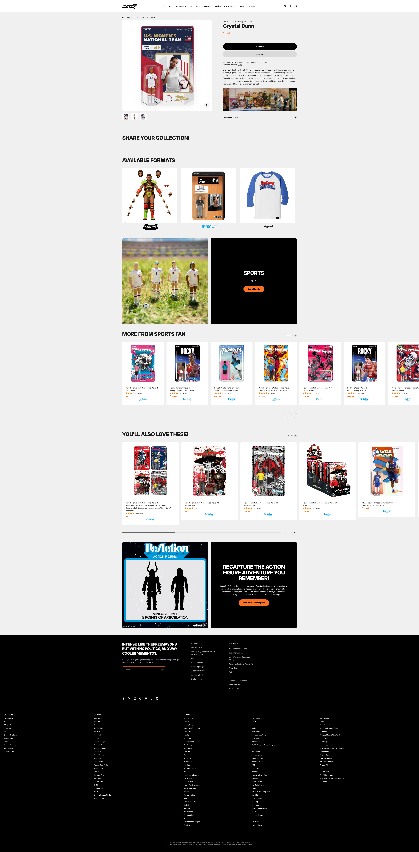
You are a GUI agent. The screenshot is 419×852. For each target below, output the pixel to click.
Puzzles (96, 792)
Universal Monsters (327, 761)
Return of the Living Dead (261, 792)
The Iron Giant (189, 815)
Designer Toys (99, 775)
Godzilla (186, 805)
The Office (255, 768)
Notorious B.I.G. (257, 761)
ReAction (97, 721)
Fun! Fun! (97, 735)
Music (198, 6)
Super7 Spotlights (198, 667)
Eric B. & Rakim (189, 778)
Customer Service (236, 653)
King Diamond (189, 825)
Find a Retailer (197, 647)
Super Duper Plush (100, 748)
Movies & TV (220, 6)
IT (184, 818)
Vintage (96, 738)
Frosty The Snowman (192, 785)
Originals (231, 6)
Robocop (255, 802)
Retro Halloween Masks (102, 795)
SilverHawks (324, 718)
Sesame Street (257, 825)
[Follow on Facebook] (123, 698)
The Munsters (257, 755)
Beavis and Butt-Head (192, 728)
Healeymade (188, 812)
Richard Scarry (257, 798)
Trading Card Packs (101, 765)
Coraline (187, 752)
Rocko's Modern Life (259, 808)
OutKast (255, 772)
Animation (7, 728)
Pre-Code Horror (258, 785)
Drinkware (97, 778)
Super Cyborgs (99, 741)
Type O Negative (326, 758)
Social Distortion (326, 725)
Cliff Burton (188, 748)
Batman (186, 721)
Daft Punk (187, 758)
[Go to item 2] (134, 117)
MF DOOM (255, 738)
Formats (242, 6)
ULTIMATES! (179, 6)
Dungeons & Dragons (191, 775)
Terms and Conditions (238, 680)
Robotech (255, 805)
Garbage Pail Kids (190, 788)
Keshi (96, 785)
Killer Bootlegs (257, 718)
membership (245, 62)
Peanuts (255, 778)
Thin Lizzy (323, 741)
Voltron (322, 768)
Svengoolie (324, 731)
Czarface (187, 755)
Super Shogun (99, 755)
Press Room (233, 668)
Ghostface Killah (190, 802)
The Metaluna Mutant (259, 735)
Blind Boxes (98, 718)
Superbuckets (99, 798)
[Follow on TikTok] (151, 698)
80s (5, 721)
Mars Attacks (256, 731)
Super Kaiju (98, 752)
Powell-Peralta (257, 782)
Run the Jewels (257, 815)
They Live (323, 738)
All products (127, 17)
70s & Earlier (8, 718)
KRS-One (255, 721)
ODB (253, 765)
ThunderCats (324, 745)
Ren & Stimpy (256, 795)
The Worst (323, 782)
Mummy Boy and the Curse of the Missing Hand (203, 652)
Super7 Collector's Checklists (241, 664)
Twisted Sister (325, 755)
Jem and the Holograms (192, 822)
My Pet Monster (257, 758)
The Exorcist (188, 782)
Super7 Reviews (197, 662)
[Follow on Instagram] (134, 698)
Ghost (186, 798)
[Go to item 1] (125, 117)
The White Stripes (326, 775)
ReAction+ (97, 725)
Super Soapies (99, 761)
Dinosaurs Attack (190, 768)
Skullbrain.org (196, 679)
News (193, 658)
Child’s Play (188, 745)
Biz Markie (187, 731)
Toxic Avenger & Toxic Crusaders (332, 748)
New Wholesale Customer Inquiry (239, 658)
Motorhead (256, 752)
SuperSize (97, 758)
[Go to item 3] (143, 117)
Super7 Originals (10, 745)
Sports (137, 17)
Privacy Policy (234, 684)
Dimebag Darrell (189, 765)
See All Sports (254, 289)
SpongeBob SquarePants (329, 728)
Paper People (98, 788)
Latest (189, 6)
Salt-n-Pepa (256, 822)
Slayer (322, 721)
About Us (194, 643)
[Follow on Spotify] (157, 698)
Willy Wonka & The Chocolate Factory (333, 778)
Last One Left (9, 752)
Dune (185, 772)
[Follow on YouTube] (145, 698)
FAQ (230, 672)
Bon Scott (187, 738)
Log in (240, 65)
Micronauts (256, 741)
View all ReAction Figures (254, 603)
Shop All (167, 6)
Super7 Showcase (198, 671)
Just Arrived (8, 748)
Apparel (252, 6)
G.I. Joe (186, 792)
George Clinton (189, 795)
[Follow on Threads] (140, 698)
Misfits (254, 748)
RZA (253, 818)
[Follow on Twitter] (129, 698)
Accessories (98, 768)
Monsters (207, 6)
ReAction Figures (148, 17)
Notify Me (260, 46)
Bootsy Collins (189, 741)
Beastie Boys (188, 725)
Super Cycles (98, 745)
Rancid (254, 788)
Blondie (186, 735)
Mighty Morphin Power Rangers (263, 745)
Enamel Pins (98, 782)
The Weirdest (324, 772)
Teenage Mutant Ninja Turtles (330, 735)
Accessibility (234, 688)
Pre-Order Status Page (238, 649)
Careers (232, 676)
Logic (254, 728)
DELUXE (97, 731)
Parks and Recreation (259, 775)
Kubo (254, 725)
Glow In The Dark (10, 735)
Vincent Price (324, 765)
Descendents (188, 761)
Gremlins (187, 808)
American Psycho (190, 718)
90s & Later (8, 725)
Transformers (325, 752)
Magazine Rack (197, 675)
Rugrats (254, 812)
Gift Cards (7, 731)
